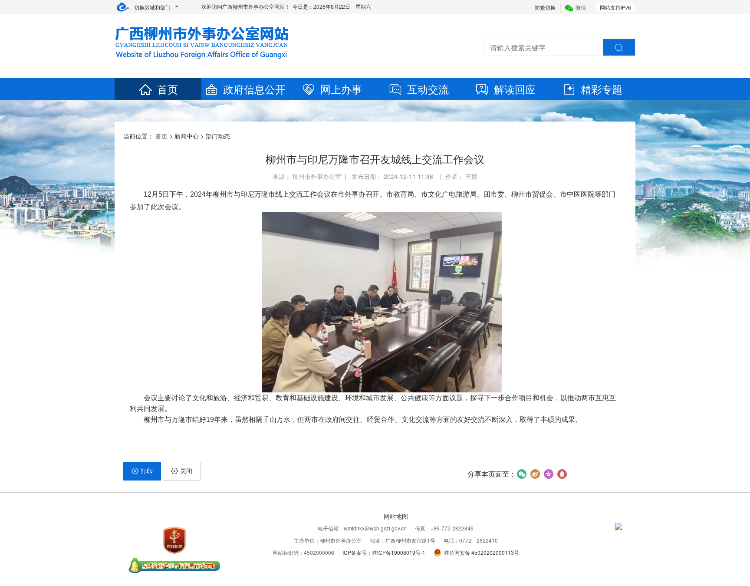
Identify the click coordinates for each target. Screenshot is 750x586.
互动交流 (428, 88)
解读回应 (515, 88)
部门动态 (218, 136)
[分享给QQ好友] (561, 474)
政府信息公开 (254, 88)
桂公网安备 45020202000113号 (481, 552)
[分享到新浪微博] (535, 474)
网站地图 (396, 516)
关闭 (186, 470)
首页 (167, 88)
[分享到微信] (521, 474)
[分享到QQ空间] (548, 474)
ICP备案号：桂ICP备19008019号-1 (383, 552)
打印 (147, 470)
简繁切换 (545, 7)
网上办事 (341, 88)
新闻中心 (186, 136)
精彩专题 (601, 88)
